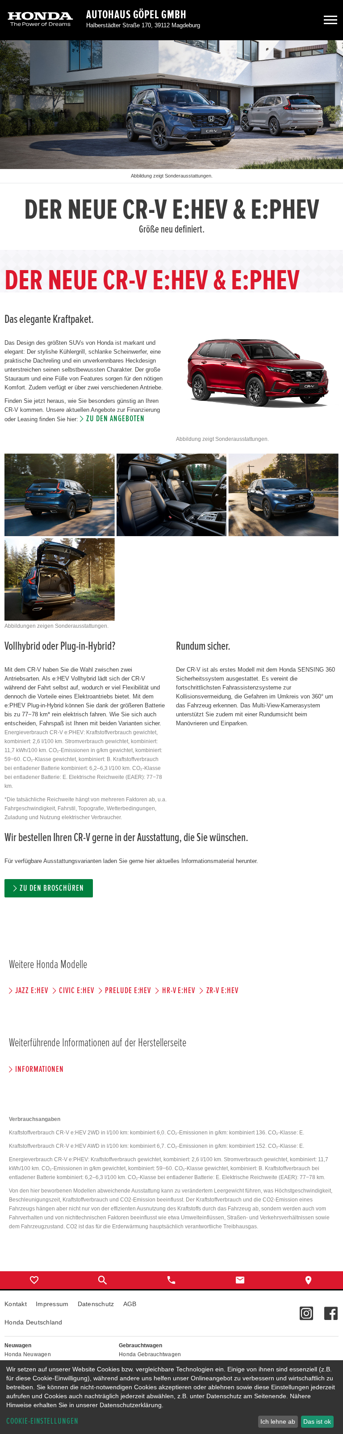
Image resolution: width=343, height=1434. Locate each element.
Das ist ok (317, 1421)
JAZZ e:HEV (31, 990)
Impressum (52, 1303)
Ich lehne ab (277, 1421)
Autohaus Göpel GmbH (136, 15)
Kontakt (15, 1303)
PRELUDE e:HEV (128, 990)
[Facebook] (330, 1309)
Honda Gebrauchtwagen (150, 1354)
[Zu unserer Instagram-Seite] (306, 1309)
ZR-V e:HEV (222, 990)
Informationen (39, 1069)
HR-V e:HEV (178, 990)
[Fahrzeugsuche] (103, 1280)
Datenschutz (96, 1303)
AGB (130, 1303)
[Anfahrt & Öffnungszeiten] (308, 1280)
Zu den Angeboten (115, 419)
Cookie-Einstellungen (42, 1421)
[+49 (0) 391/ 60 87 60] (171, 1280)
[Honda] (40, 20)
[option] (171, 145)
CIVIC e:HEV (76, 990)
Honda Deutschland (33, 1322)
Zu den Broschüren (52, 888)
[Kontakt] (240, 1280)
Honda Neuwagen (27, 1354)
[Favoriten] (34, 1280)
